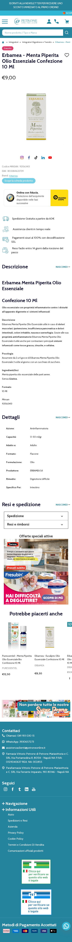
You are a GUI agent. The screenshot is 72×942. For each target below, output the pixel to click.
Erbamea (13, 176)
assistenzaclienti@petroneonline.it (25, 747)
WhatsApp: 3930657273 (20, 741)
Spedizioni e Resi (17, 820)
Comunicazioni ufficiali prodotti (25, 850)
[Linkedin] (43, 158)
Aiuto (11, 814)
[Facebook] (29, 158)
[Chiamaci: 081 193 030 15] (56, 21)
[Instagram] (22, 158)
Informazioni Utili (21, 809)
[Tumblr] (36, 158)
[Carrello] (66, 21)
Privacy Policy (16, 832)
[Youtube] (50, 158)
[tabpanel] (17, 654)
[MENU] (4, 21)
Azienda (12, 826)
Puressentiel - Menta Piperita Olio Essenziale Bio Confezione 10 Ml (17, 659)
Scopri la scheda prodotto (19, 180)
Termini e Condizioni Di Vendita (26, 844)
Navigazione (16, 803)
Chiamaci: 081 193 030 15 (20, 735)
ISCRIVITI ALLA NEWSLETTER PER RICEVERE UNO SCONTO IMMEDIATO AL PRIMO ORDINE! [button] (36, 5)
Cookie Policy (15, 838)
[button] (36, 516)
